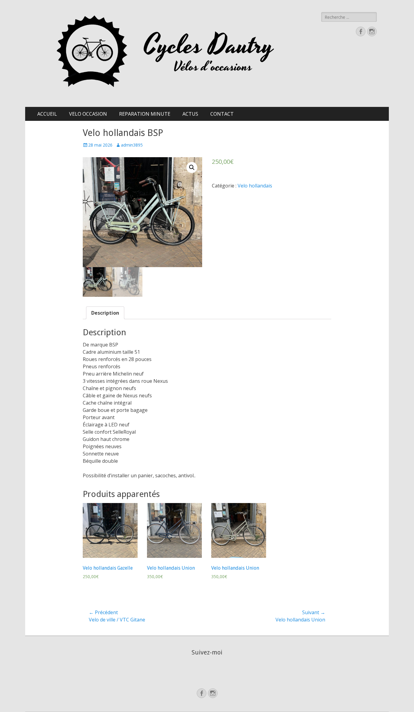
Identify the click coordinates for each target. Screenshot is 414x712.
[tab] (105, 312)
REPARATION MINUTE (144, 114)
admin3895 (132, 145)
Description (105, 313)
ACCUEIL (47, 114)
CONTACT (222, 114)
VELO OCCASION (88, 114)
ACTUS (190, 114)
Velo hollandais (255, 185)
